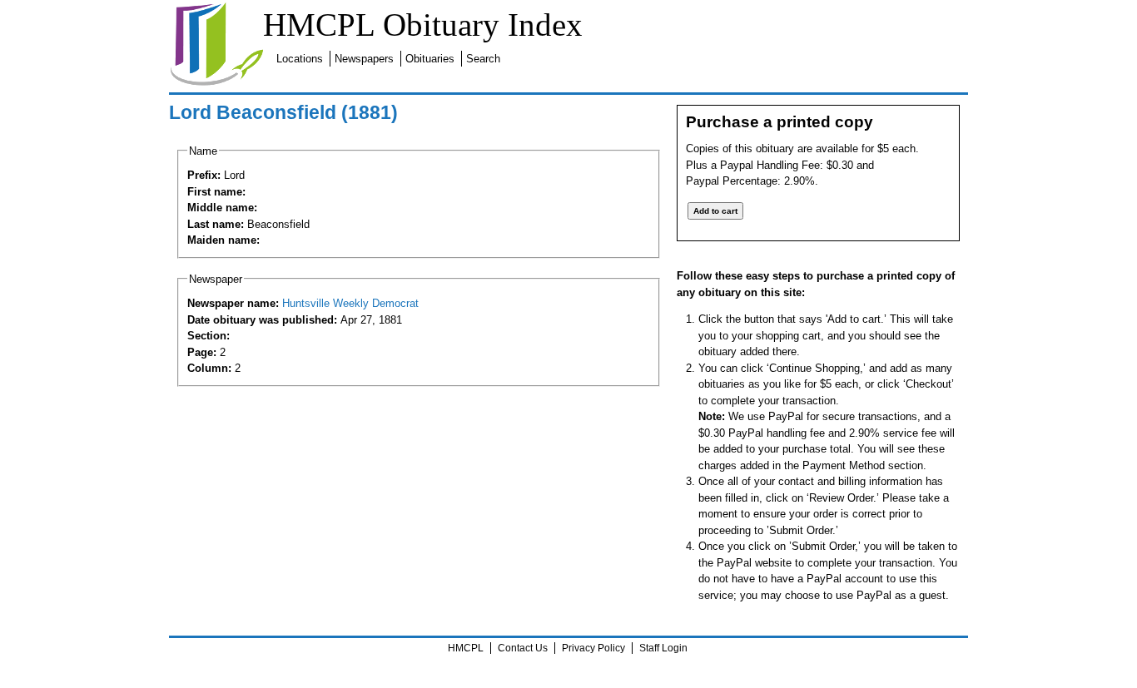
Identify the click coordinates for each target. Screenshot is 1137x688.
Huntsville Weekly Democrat (350, 303)
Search (483, 58)
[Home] (216, 83)
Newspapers (364, 58)
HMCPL (466, 648)
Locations (299, 58)
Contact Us (523, 648)
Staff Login (663, 648)
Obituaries (429, 58)
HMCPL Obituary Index (423, 24)
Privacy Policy (593, 648)
